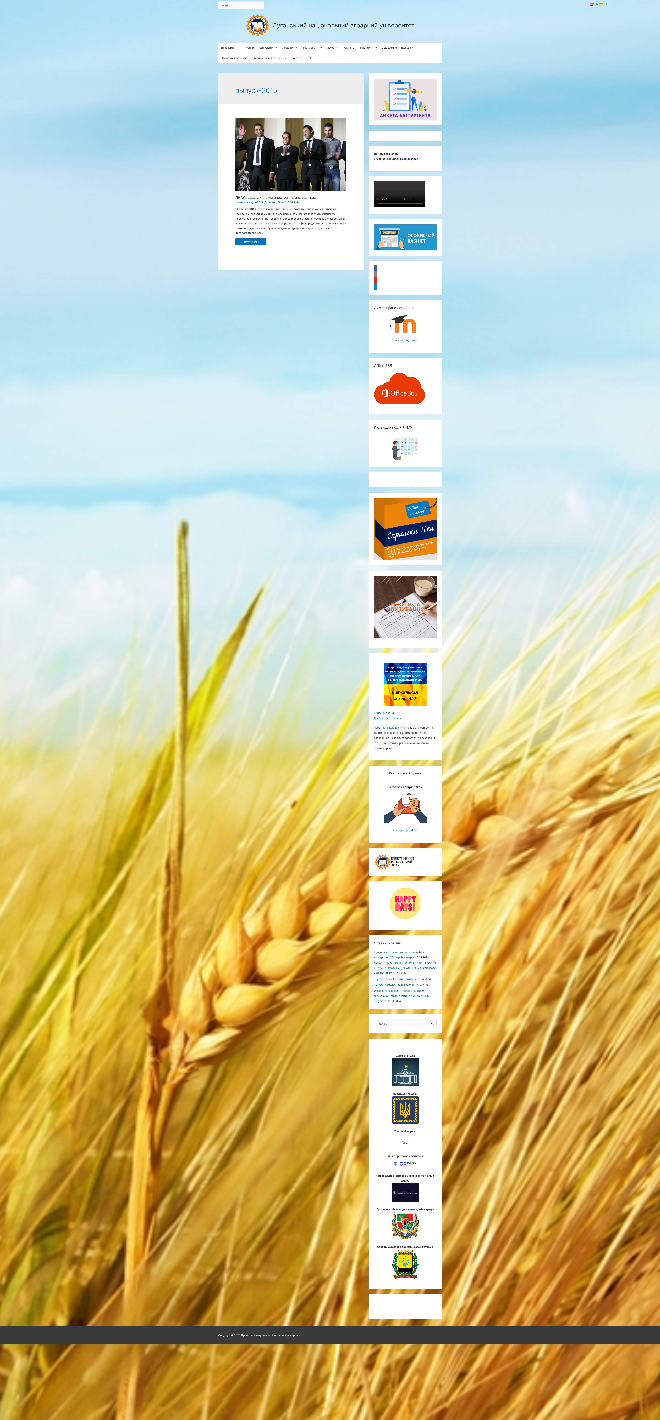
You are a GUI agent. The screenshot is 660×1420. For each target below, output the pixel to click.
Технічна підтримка (405, 340)
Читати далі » (250, 242)
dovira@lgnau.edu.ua (405, 830)
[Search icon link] (310, 58)
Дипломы (270, 202)
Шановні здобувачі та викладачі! (394, 985)
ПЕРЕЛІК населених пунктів (391, 727)
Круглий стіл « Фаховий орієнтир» (395, 979)
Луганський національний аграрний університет (344, 25)
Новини (240, 202)
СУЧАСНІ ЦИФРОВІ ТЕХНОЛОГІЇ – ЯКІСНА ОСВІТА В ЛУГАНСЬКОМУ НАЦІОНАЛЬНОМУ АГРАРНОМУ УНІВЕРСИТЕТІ (405, 968)
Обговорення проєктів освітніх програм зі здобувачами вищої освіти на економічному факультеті (401, 996)
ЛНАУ (280, 202)
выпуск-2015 (255, 202)
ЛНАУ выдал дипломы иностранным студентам (275, 198)
